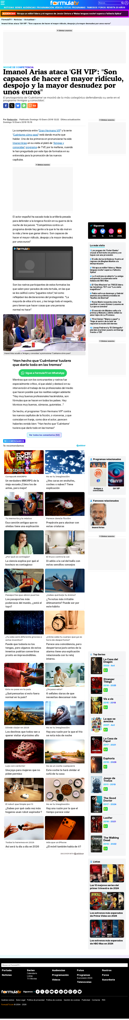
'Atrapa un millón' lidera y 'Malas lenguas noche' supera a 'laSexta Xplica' (105, 270)
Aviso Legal (20, 1000)
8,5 (105, 749)
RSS (103, 1000)
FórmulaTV (7, 19)
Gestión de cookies (72, 1000)
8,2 (105, 789)
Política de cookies (54, 1000)
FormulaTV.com (7, 1004)
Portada (7, 970)
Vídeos (59, 7)
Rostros (106, 970)
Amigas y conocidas (98, 489)
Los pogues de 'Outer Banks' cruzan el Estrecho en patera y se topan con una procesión (105, 252)
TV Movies (32, 978)
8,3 (105, 670)
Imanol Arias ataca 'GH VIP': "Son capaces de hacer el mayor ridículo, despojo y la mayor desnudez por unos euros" (56, 23)
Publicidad (86, 1000)
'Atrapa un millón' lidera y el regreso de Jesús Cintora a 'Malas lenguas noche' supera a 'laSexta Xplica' (62, 13)
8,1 (105, 767)
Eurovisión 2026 (84, 977)
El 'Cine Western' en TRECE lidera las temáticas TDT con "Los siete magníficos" (106, 287)
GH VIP (116, 488)
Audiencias (29, 7)
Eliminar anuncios (65, 30)
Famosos (92, 7)
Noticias (9, 7)
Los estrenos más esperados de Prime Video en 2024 (106, 914)
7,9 (105, 848)
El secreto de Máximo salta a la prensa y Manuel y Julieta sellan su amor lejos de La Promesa (106, 313)
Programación (45, 7)
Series (18, 7)
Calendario (32, 973)
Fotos (67, 7)
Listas (30, 975)
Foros (102, 7)
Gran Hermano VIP (49, 130)
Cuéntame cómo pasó (25, 134)
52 (34, 105)
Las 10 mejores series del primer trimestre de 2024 (104, 887)
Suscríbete (108, 979)
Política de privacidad (35, 1000)
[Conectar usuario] (126, 3)
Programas (78, 7)
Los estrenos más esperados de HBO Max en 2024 (106, 942)
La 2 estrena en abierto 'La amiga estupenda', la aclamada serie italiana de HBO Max (106, 278)
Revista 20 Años (116, 7)
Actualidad (29, 19)
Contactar (96, 1000)
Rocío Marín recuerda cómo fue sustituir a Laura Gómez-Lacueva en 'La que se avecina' (107, 304)
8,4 (105, 707)
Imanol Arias (20, 143)
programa (31, 147)
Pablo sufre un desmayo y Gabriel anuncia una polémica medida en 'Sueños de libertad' (106, 295)
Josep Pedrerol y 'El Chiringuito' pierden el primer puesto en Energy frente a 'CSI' (106, 330)
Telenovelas (84, 982)
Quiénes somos (7, 1000)
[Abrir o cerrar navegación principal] (3, 3)
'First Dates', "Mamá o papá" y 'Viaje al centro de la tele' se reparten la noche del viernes (105, 321)
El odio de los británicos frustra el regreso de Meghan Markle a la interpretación (106, 261)
